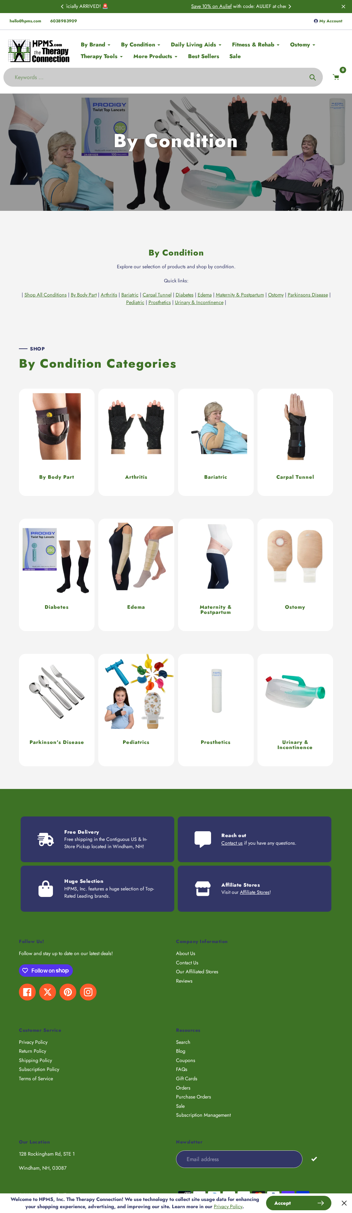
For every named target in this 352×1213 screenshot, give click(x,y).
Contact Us (187, 962)
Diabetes (185, 294)
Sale (180, 1106)
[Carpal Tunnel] (295, 442)
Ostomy (276, 294)
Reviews (184, 980)
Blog (180, 1051)
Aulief (157, 6)
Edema (205, 294)
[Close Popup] (344, 1203)
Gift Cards (186, 1078)
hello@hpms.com (25, 21)
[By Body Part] (57, 442)
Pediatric (135, 302)
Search (183, 1042)
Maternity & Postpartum (240, 294)
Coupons (185, 1060)
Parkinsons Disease (308, 294)
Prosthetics (159, 302)
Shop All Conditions (45, 294)
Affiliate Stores (255, 892)
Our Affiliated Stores (197, 971)
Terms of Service (36, 1078)
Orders (183, 1087)
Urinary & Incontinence (199, 302)
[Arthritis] (136, 442)
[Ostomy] (295, 575)
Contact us (232, 843)
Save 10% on (137, 6)
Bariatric (130, 294)
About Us (185, 953)
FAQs (181, 1069)
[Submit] (314, 1158)
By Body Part (84, 294)
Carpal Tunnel (157, 294)
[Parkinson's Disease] (57, 710)
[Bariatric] (216, 442)
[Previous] (62, 6)
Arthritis (109, 294)
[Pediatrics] (136, 710)
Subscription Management (203, 1115)
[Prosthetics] (216, 710)
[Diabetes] (57, 575)
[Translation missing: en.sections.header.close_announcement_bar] (343, 6)
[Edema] (136, 575)
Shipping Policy (35, 1060)
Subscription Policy (39, 1069)
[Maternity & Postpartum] (216, 575)
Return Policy (32, 1051)
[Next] (289, 6)
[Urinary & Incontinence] (295, 710)
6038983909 (63, 21)
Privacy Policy (33, 1042)
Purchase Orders (193, 1096)
